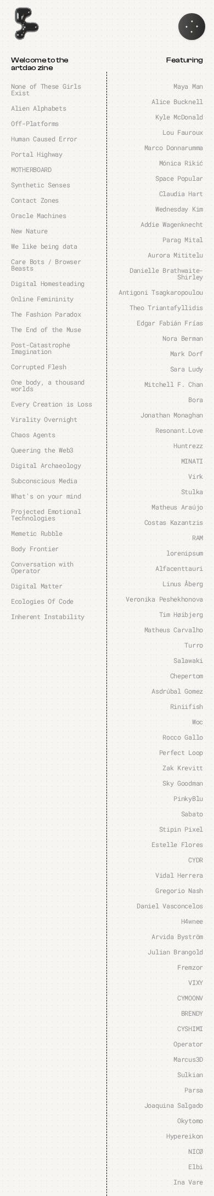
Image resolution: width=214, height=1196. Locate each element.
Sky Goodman (182, 783)
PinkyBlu (188, 798)
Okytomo (190, 1120)
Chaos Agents (33, 434)
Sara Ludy (186, 368)
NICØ (195, 1151)
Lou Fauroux (182, 132)
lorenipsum (184, 553)
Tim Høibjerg (181, 614)
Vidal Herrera (179, 875)
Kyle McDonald (179, 116)
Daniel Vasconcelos (170, 905)
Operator (188, 1043)
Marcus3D (188, 1059)
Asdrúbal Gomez (177, 691)
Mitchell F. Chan (173, 384)
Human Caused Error (44, 138)
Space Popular (179, 178)
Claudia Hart (181, 193)
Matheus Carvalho (173, 629)
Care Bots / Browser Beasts (46, 264)
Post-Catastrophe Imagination (40, 347)
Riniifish (186, 706)
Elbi (195, 1166)
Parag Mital (182, 239)
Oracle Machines (38, 215)
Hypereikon (184, 1135)
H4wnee (192, 921)
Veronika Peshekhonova (164, 599)
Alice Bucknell (177, 101)
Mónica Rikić (181, 162)
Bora (195, 399)
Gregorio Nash (179, 890)
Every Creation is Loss (51, 403)
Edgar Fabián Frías (170, 322)
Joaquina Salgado (173, 1105)
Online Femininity (42, 298)
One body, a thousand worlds (48, 385)
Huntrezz (188, 445)
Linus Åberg (182, 583)
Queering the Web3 (42, 450)
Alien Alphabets (38, 108)
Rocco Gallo (182, 737)
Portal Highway (37, 154)
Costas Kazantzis (173, 522)
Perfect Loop (181, 752)
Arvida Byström (177, 936)
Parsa (193, 1089)
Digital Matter (37, 585)
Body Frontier (35, 548)
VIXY (195, 982)
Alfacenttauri (179, 568)
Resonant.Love (179, 430)
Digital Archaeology (46, 465)
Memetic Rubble (37, 533)
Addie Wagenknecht (171, 224)
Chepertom (186, 675)
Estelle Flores (177, 844)
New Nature (29, 230)
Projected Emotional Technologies (46, 514)
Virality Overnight (44, 419)
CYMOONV (190, 997)
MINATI (192, 460)
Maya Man (188, 86)
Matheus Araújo (177, 506)
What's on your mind (46, 496)
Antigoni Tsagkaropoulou (161, 292)
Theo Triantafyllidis (166, 307)
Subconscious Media (44, 480)
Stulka (192, 491)
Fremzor (190, 967)
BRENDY (192, 1013)
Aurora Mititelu (175, 254)
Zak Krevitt (182, 767)
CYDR (195, 859)
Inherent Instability (48, 616)
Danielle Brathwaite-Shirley (166, 273)
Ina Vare (188, 1181)
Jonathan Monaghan (171, 414)
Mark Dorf (186, 353)
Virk (195, 476)
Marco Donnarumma (173, 147)
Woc (197, 721)
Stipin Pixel (181, 829)
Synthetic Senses (40, 184)
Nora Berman (182, 338)
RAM (197, 537)
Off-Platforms (35, 123)
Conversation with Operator (42, 567)
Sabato (192, 813)
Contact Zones (35, 200)
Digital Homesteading (48, 283)
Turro (193, 645)
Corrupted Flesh (38, 366)
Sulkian (190, 1074)
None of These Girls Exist (46, 89)
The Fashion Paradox (46, 314)
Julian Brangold (175, 951)
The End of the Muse (46, 329)
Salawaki (188, 660)
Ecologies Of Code (42, 601)
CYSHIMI (190, 1028)
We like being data (44, 246)
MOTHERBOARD (31, 169)
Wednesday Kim (179, 208)
